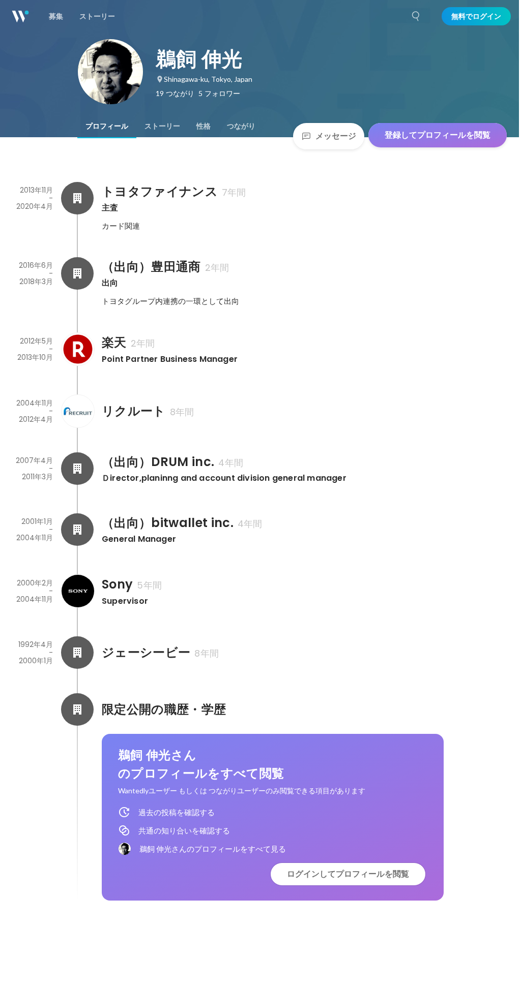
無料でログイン (476, 16)
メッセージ (335, 136)
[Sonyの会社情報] (77, 591)
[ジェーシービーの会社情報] (77, 652)
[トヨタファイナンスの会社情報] (77, 198)
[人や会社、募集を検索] (416, 16)
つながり (241, 126)
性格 (203, 126)
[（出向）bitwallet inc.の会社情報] (77, 529)
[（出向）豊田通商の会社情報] (77, 273)
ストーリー (162, 126)
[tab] (106, 126)
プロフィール (106, 126)
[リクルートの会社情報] (77, 411)
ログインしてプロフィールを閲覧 (348, 874)
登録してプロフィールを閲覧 (437, 135)
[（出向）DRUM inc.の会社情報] (77, 468)
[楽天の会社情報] (77, 349)
